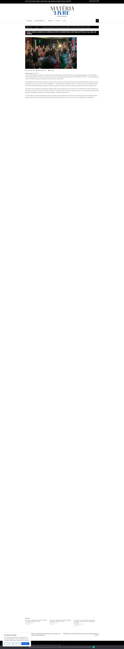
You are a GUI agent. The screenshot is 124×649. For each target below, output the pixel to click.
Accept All (25, 643)
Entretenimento (39, 21)
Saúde (64, 21)
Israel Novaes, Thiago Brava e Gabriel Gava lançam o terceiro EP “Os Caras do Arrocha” (36, 621)
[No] (122, 647)
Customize (8, 643)
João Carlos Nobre (41, 70)
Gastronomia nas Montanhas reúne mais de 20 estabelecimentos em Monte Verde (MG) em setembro (47, 1)
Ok (93, 647)
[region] (17, 639)
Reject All (17, 643)
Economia (29, 21)
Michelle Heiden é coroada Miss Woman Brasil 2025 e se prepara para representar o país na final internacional (42, 634)
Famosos (52, 70)
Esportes (50, 21)
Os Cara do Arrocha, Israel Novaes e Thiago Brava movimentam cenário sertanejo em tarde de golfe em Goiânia (84, 621)
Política (58, 21)
